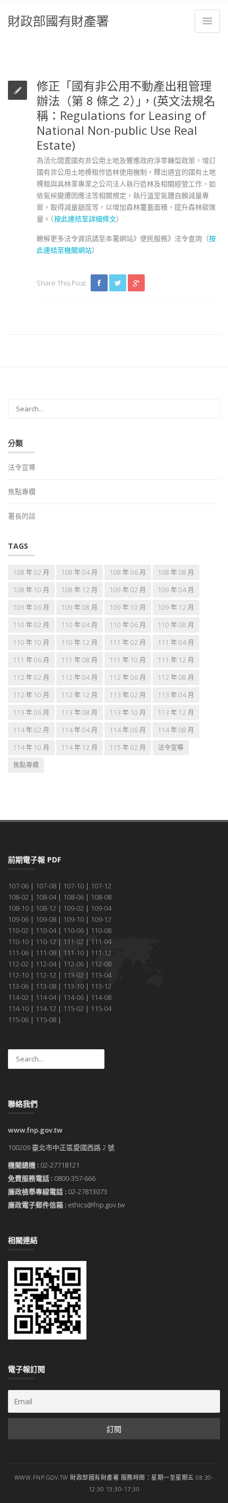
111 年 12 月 (176, 659)
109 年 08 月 (80, 607)
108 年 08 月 (176, 572)
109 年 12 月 (176, 607)
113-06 (18, 986)
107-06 (18, 886)
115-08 (46, 1019)
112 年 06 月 (128, 677)
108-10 (18, 908)
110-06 (73, 930)
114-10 (18, 1008)
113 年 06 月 (31, 712)
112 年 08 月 (176, 677)
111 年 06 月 (31, 659)
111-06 (18, 952)
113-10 (73, 986)
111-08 (46, 952)
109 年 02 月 (128, 589)
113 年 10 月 (128, 712)
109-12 (101, 919)
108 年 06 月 (128, 572)
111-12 (101, 952)
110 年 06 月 (128, 624)
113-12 (101, 986)
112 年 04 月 (80, 677)
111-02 (73, 941)
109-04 (101, 908)
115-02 (73, 1008)
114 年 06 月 (128, 730)
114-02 (18, 997)
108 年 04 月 (80, 572)
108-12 (46, 908)
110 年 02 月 (31, 624)
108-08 (101, 897)
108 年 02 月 (31, 572)
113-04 (101, 975)
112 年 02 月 (31, 677)
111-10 (73, 952)
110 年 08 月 (176, 624)
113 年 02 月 (128, 694)
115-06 (18, 1019)
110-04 (46, 930)
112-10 (18, 975)
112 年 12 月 (80, 694)
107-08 (46, 886)
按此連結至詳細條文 (85, 218)
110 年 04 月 (80, 624)
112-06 (73, 964)
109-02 (73, 908)
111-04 (101, 941)
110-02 (18, 930)
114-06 (73, 997)
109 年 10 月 (128, 607)
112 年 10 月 (31, 694)
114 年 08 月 (176, 730)
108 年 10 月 (31, 589)
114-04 (46, 997)
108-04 (46, 897)
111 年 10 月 (128, 659)
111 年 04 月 (176, 642)
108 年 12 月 (80, 589)
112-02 (18, 964)
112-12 (46, 975)
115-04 (101, 1008)
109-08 (46, 919)
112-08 (101, 964)
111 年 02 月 (128, 642)
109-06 (18, 919)
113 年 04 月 (176, 694)
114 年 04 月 (80, 730)
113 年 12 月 (176, 712)
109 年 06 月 (31, 607)
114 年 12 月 (80, 747)
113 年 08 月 (80, 712)
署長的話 (22, 516)
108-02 (18, 897)
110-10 (18, 941)
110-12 (46, 941)
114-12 (46, 1008)
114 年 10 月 (31, 747)
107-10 (73, 886)
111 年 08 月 (80, 659)
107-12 (101, 886)
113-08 (46, 986)
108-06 (73, 897)
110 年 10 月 (31, 642)
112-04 (46, 964)
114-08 (101, 997)
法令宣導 (22, 467)
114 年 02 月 (31, 730)
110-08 (101, 930)
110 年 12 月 (80, 642)
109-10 (73, 919)
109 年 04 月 (176, 589)
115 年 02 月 (128, 747)
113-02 (73, 975)
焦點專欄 (22, 491)
